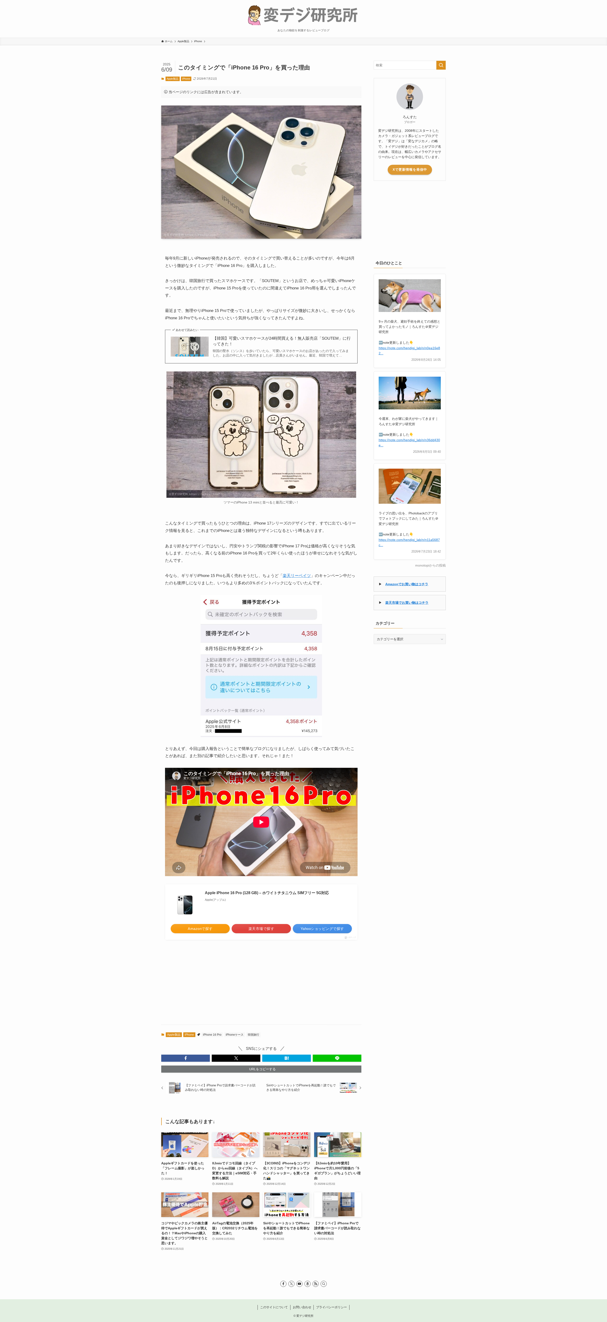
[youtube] (299, 1284)
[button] (185, 1058)
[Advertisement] (261, 985)
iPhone (186, 78)
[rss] (316, 1284)
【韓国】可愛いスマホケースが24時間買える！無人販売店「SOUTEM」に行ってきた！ (282, 341)
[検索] (324, 1284)
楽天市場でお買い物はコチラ (406, 602)
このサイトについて (274, 1307)
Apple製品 (172, 78)
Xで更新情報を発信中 (410, 169)
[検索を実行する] (441, 65)
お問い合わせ (302, 1307)
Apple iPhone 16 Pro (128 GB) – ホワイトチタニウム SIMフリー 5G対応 (267, 893)
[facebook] (283, 1284)
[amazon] (307, 1284)
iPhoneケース (235, 1034)
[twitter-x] (291, 1284)
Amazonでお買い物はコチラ (406, 584)
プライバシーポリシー (331, 1307)
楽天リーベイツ (297, 575)
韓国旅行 (253, 1034)
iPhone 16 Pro (212, 1034)
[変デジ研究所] (303, 14)
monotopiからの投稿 (430, 565)
